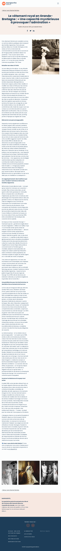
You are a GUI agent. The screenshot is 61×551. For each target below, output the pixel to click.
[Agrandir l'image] (29, 473)
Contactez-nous (29, 537)
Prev (4, 472)
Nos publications (13, 539)
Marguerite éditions (14, 541)
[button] (27, 31)
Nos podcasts (12, 536)
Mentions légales (45, 531)
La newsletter (28, 531)
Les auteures (28, 534)
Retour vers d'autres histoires (10, 11)
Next (56, 472)
